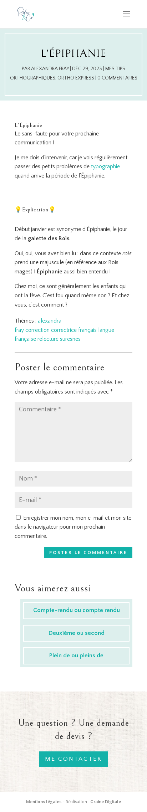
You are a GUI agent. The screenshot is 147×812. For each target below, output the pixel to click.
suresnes (70, 339)
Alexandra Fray (50, 69)
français (87, 330)
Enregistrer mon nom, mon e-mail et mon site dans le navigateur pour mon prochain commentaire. (73, 527)
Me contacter (73, 759)
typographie (105, 166)
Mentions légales (43, 801)
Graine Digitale (105, 801)
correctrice (64, 330)
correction (37, 330)
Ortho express (75, 78)
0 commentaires (117, 78)
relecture (48, 339)
